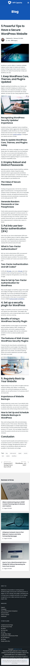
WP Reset (3, 628)
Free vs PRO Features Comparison (9, 611)
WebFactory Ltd (5, 589)
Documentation (5, 612)
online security (13, 453)
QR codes (9, 271)
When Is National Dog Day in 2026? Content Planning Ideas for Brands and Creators (13, 504)
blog (7, 453)
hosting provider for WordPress (16, 298)
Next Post (20, 463)
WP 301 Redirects (5, 637)
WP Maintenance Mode (6, 626)
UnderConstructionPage (7, 625)
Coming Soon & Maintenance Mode (9, 635)
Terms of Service (5, 614)
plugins (19, 453)
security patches (17, 134)
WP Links (3, 632)
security (25, 453)
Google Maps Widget (6, 634)
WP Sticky (3, 639)
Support (3, 607)
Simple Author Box (5, 641)
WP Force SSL (4, 630)
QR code (20, 271)
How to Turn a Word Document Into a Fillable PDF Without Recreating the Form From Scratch (14, 564)
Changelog (3, 609)
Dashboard (3, 616)
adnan (8, 40)
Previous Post (8, 464)
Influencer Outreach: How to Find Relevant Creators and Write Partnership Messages (13, 534)
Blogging (15, 40)
